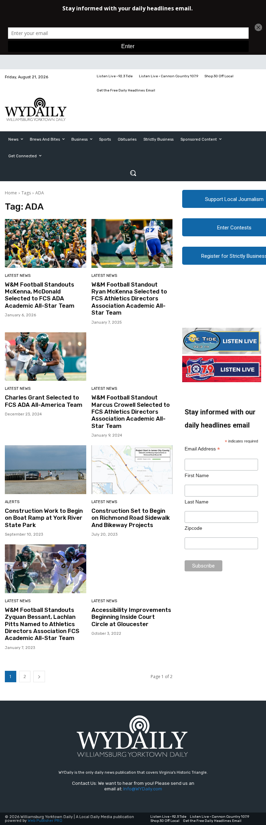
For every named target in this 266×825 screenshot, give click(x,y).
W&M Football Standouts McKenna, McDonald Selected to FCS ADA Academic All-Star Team (39, 295)
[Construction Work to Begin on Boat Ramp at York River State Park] (45, 469)
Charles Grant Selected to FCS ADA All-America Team (43, 401)
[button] (133, 173)
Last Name (197, 501)
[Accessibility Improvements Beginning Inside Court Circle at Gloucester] (132, 568)
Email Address (202, 449)
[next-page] (39, 676)
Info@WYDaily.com (142, 788)
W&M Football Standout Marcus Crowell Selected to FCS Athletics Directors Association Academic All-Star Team (130, 411)
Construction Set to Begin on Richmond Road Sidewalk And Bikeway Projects (130, 517)
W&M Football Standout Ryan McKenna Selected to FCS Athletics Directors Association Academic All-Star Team (129, 298)
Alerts (12, 502)
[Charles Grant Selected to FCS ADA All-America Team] (45, 356)
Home (11, 193)
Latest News (17, 276)
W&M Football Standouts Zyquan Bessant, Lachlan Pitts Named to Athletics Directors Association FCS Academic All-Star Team (42, 624)
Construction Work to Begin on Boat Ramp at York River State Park (44, 517)
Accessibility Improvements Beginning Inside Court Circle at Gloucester (131, 616)
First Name (197, 475)
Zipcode (193, 528)
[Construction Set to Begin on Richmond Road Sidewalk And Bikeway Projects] (132, 469)
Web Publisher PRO (45, 820)
